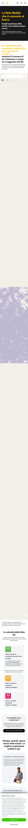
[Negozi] (17, 3)
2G (11, 80)
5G (4, 80)
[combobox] (13, 76)
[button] (25, 614)
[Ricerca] (24, 76)
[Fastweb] (7, 3)
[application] (14, 346)
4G (7, 80)
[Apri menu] (3, 3)
